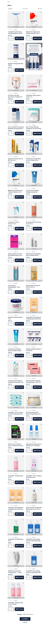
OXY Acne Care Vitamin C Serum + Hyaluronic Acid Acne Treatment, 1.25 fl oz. (16, 445)
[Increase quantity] (13, 38)
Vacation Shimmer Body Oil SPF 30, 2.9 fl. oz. (33, 286)
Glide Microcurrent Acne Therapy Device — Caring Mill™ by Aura (14, 571)
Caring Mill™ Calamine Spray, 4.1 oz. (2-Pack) (15, 603)
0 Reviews (15, 29)
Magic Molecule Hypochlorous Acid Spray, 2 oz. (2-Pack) (33, 445)
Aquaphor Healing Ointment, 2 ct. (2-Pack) (34, 349)
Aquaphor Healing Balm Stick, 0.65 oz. (15, 64)
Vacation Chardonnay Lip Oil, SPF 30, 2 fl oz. (15, 159)
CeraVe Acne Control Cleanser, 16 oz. (13, 223)
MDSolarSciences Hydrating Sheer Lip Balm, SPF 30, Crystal (33, 254)
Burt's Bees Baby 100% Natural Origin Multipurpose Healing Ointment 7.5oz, (33, 413)
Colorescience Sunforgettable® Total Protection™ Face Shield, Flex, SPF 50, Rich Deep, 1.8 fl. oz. (15, 286)
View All (25, 622)
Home (9, 1)
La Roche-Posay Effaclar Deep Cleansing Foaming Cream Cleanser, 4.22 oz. (14, 349)
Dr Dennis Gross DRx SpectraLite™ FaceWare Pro (15, 96)
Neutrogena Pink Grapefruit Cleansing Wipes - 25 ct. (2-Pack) (33, 381)
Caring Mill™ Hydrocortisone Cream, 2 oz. (33, 96)
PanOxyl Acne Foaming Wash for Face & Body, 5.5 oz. (33, 159)
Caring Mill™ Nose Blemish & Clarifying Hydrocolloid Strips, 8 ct (34, 318)
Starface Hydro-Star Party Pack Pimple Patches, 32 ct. (15, 254)
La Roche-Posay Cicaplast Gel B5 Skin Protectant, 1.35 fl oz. (16, 381)
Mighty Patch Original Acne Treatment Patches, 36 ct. (33, 32)
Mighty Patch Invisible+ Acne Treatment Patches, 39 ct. (15, 191)
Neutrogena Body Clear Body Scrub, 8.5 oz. (33, 223)
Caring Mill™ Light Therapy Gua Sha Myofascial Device (15, 32)
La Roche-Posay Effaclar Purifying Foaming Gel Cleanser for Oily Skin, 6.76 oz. (33, 191)
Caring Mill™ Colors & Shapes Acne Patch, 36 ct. (34, 476)
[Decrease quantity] (9, 38)
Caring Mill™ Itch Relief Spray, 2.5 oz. (15, 540)
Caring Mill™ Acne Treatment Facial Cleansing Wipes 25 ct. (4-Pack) (15, 413)
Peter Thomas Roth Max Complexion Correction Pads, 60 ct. (33, 127)
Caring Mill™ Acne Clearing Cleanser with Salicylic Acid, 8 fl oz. (34, 571)
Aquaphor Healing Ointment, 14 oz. (15, 318)
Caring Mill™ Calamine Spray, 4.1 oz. (15, 476)
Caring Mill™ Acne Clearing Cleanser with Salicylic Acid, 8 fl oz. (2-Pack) (34, 540)
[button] (16, 19)
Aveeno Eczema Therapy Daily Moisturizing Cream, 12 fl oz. (34, 508)
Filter (11, 8)
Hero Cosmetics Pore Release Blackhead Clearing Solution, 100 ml (16, 127)
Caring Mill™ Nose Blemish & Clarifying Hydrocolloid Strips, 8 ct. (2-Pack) (16, 508)
